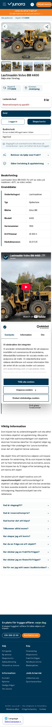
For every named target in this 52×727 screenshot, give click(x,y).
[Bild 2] (17, 66)
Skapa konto (39, 122)
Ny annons (6, 655)
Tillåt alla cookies (26, 382)
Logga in (13, 122)
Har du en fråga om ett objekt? (19, 544)
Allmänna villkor (12, 709)
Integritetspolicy (29, 709)
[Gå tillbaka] (4, 26)
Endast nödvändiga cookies (26, 398)
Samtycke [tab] (9, 334)
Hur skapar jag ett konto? (16, 536)
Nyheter (6, 682)
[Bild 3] (28, 66)
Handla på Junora (33, 662)
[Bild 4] (39, 66)
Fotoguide (6, 651)
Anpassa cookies (24, 390)
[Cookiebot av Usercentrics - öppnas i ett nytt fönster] (37, 327)
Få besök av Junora (10, 665)
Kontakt (6, 678)
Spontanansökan (33, 682)
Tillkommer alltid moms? (15, 529)
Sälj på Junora (44, 4)
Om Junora (7, 689)
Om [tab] (42, 334)
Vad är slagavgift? (12, 505)
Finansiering (31, 651)
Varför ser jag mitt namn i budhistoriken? (25, 568)
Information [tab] (26, 334)
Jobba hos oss (32, 678)
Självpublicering (9, 662)
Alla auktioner (7, 18)
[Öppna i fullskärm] (47, 56)
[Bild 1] (6, 66)
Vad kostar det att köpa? (16, 521)
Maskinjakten (32, 665)
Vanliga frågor (8, 685)
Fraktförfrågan (33, 658)
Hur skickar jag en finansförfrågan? (21, 560)
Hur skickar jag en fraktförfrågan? (21, 552)
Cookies (42, 709)
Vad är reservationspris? (16, 513)
